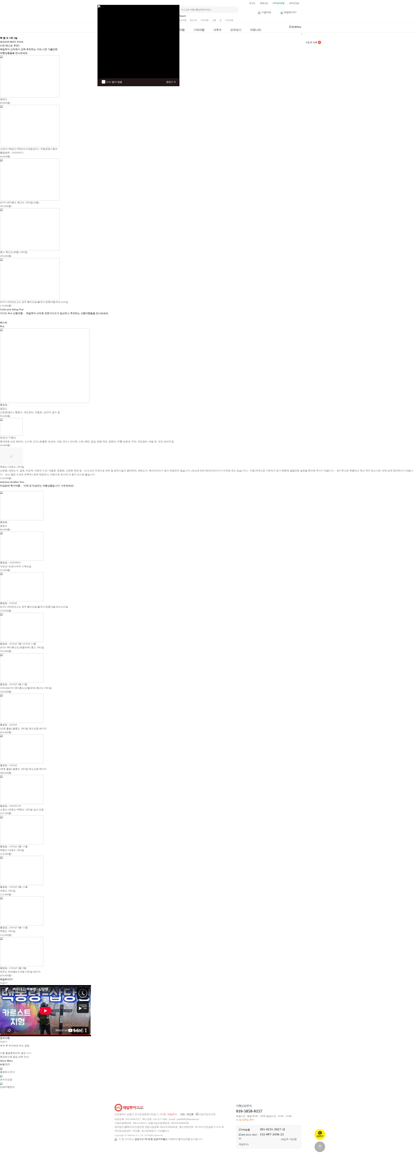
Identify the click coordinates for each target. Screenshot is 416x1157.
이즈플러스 (163, 1131)
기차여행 (229, 20)
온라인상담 (294, 3)
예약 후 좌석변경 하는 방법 (14, 1045)
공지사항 (266, 1094)
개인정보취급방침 (172, 1094)
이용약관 (149, 1094)
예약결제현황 (278, 3)
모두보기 (235, 29)
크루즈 (217, 29)
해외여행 (182, 20)
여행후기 (289, 1094)
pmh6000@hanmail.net (188, 1119)
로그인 (252, 3)
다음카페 (266, 12)
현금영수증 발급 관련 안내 (14, 1057)
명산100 (193, 20)
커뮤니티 (255, 29)
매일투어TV (290, 12)
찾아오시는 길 (219, 1094)
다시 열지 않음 (114, 82)
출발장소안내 (242, 1094)
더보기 (3, 983)
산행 (214, 20)
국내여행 (205, 20)
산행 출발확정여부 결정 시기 (15, 1053)
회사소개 (126, 1094)
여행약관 (196, 1094)
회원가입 (264, 3)
